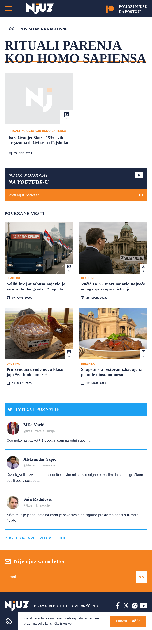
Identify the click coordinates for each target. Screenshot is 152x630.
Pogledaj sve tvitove (29, 538)
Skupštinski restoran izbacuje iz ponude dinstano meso (111, 372)
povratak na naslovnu (43, 29)
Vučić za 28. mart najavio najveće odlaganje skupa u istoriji (113, 286)
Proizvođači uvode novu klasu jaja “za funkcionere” (35, 372)
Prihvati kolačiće (128, 621)
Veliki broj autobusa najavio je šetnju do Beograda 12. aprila (36, 286)
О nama (40, 606)
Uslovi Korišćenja (82, 606)
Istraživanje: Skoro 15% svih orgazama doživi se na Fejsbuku (38, 140)
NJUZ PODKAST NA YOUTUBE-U (28, 178)
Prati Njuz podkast (24, 195)
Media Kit (56, 606)
